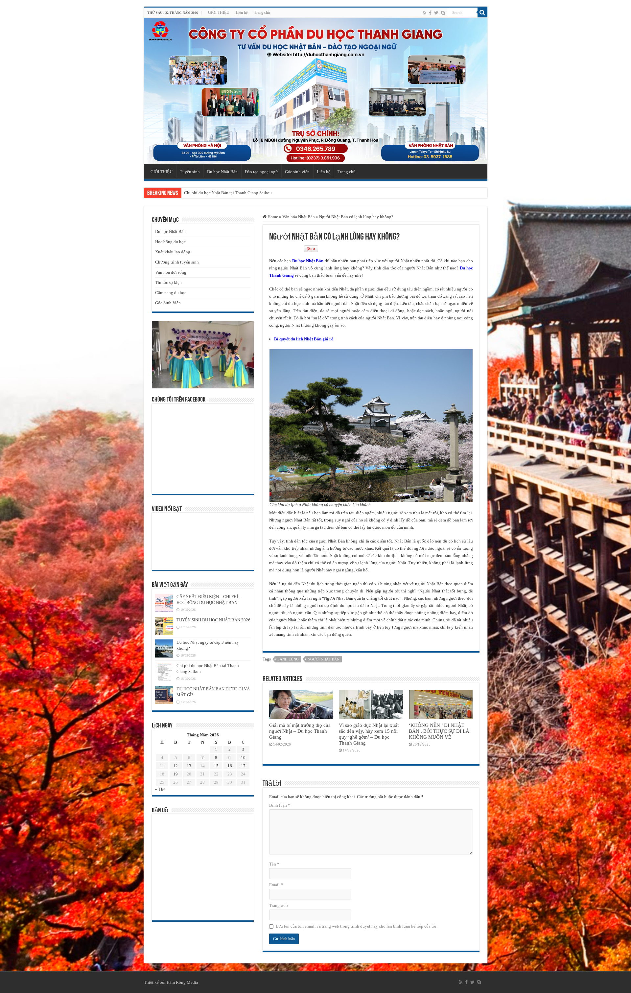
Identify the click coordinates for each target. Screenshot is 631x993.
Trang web (278, 905)
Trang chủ (262, 12)
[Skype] (443, 13)
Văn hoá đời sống (170, 272)
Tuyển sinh (190, 171)
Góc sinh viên (297, 171)
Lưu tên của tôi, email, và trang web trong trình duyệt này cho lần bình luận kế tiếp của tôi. (356, 926)
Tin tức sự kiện (168, 282)
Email (276, 884)
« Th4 (160, 789)
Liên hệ (241, 12)
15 (216, 765)
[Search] (482, 12)
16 (229, 765)
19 (175, 774)
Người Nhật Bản (323, 659)
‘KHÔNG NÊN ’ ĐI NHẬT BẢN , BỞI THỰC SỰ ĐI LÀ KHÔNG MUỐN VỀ (439, 731)
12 (175, 765)
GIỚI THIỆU (218, 12)
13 (189, 765)
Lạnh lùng (288, 659)
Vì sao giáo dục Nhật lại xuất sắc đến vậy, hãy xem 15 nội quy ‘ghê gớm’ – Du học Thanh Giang (369, 734)
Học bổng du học (170, 241)
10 (243, 757)
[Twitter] (436, 13)
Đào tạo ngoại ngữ (261, 171)
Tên (274, 864)
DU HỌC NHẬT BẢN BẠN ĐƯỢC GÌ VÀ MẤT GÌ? (229, 192)
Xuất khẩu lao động (172, 251)
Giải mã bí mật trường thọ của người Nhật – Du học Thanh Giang (300, 731)
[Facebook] (430, 13)
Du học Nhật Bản (222, 171)
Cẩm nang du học (170, 292)
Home (272, 216)
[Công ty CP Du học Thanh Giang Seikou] (315, 91)
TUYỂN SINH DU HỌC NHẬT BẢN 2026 (213, 619)
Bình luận (279, 805)
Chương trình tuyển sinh (177, 262)
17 (243, 765)
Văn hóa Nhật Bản (298, 216)
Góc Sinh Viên (168, 302)
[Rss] (424, 13)
